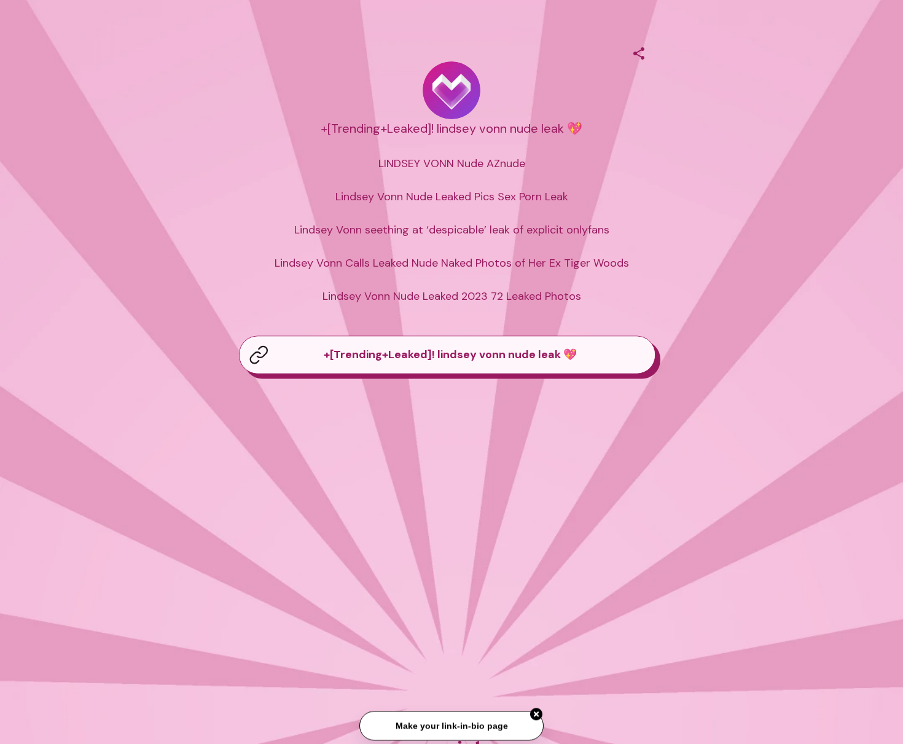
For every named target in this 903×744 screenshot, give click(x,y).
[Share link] (638, 51)
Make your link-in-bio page (451, 727)
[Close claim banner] (536, 716)
